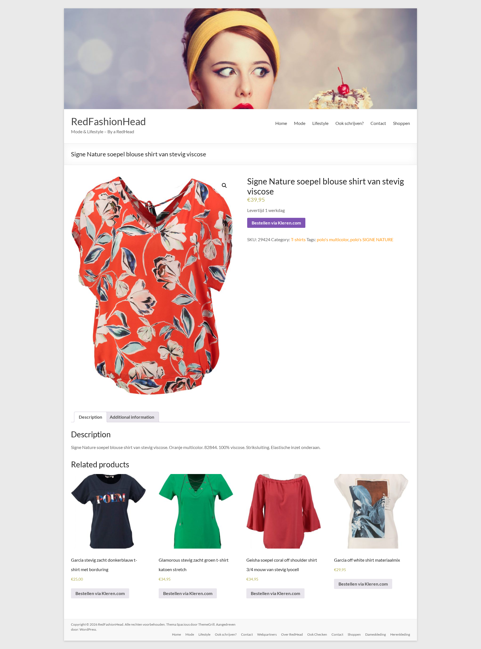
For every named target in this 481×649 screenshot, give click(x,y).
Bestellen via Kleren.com (276, 222)
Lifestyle (320, 123)
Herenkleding (400, 634)
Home (281, 123)
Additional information (132, 416)
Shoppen (401, 123)
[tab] (90, 417)
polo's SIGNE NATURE (371, 239)
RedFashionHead (108, 121)
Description (90, 416)
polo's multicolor (333, 239)
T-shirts (298, 239)
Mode (299, 123)
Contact (378, 123)
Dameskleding (375, 634)
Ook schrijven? (349, 123)
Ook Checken (317, 634)
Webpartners (267, 634)
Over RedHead (292, 634)
